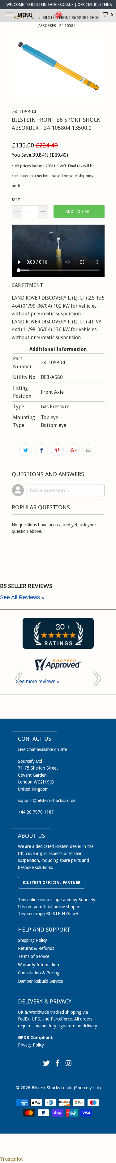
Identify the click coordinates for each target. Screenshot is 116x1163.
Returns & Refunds (36, 948)
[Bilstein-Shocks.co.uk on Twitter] (46, 1063)
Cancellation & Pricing (38, 972)
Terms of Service (33, 956)
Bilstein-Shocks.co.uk (51, 1087)
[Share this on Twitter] (25, 449)
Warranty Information (38, 964)
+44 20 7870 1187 (36, 812)
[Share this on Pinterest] (57, 449)
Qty (16, 199)
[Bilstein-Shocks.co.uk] (58, 15)
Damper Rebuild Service (40, 981)
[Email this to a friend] (88, 449)
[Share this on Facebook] (41, 449)
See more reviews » (37, 681)
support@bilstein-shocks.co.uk (46, 800)
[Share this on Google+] (73, 449)
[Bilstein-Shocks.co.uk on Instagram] (68, 1063)
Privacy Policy (31, 1044)
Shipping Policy (32, 940)
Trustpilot (11, 1159)
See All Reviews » (22, 597)
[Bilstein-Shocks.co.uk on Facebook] (57, 1063)
